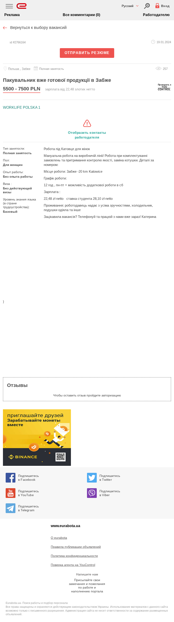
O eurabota (59, 538)
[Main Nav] (9, 7)
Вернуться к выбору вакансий (38, 27)
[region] (87, 262)
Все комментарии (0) (81, 15)
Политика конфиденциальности (74, 556)
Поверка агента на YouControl (73, 565)
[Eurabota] (22, 6)
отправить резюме (87, 53)
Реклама (12, 15)
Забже (26, 69)
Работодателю (156, 15)
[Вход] (147, 6)
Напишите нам (87, 574)
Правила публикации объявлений (76, 547)
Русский (127, 6)
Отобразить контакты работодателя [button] (87, 135)
